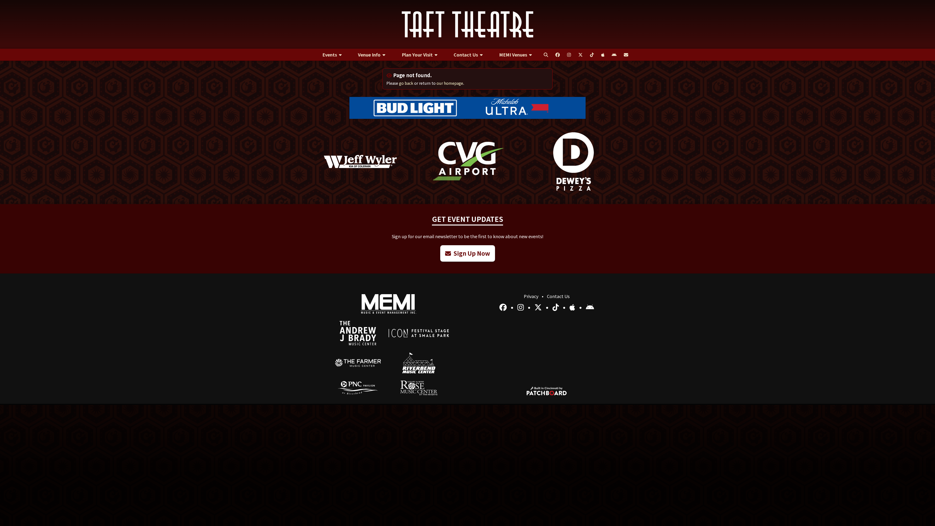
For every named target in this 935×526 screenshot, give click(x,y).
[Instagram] (521, 306)
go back (406, 83)
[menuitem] (332, 55)
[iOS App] (573, 306)
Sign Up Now (471, 253)
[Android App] (590, 306)
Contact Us (558, 296)
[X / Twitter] (538, 306)
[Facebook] (503, 306)
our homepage (450, 83)
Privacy (531, 296)
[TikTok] (556, 306)
